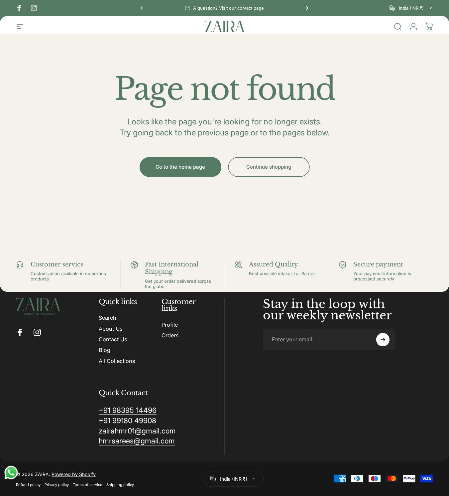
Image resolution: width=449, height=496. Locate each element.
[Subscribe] (383, 339)
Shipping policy (120, 484)
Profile (170, 324)
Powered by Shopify (74, 473)
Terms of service (87, 484)
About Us (110, 328)
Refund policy (28, 484)
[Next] (306, 8)
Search (107, 317)
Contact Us (113, 339)
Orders (170, 335)
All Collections (117, 361)
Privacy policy (57, 484)
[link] (128, 410)
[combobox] (411, 8)
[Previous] (142, 8)
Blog (104, 350)
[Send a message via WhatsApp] (11, 472)
